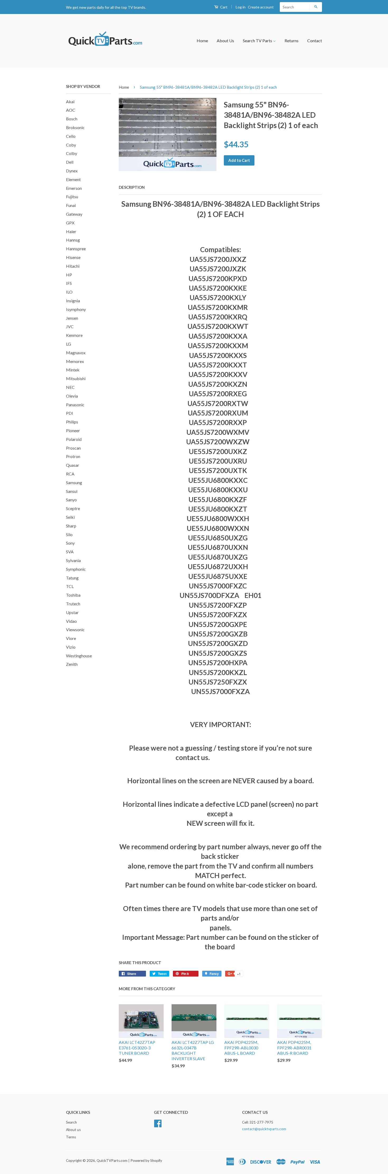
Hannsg (73, 239)
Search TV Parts (258, 40)
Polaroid (74, 439)
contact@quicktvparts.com (264, 1129)
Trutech (73, 603)
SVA (70, 551)
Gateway (74, 213)
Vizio (70, 646)
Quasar (72, 465)
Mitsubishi (76, 378)
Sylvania (73, 560)
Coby (71, 144)
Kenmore (74, 335)
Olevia (72, 395)
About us (73, 1130)
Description (132, 187)
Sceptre (73, 508)
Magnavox (76, 352)
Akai (70, 101)
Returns (292, 40)
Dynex (72, 170)
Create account (261, 7)
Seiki (70, 517)
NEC (70, 387)
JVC (70, 326)
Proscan (73, 447)
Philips (72, 421)
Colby (71, 153)
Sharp (71, 525)
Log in (240, 7)
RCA (70, 473)
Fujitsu (72, 196)
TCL (70, 586)
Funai (71, 205)
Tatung (72, 577)
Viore (71, 638)
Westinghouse (79, 655)
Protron (73, 456)
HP (69, 274)
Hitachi (72, 265)
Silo (69, 534)
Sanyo (71, 499)
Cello (70, 136)
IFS (69, 283)
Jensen (72, 317)
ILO (69, 291)
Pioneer (73, 430)
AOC (70, 109)
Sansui (71, 491)
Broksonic (75, 127)
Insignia (73, 300)
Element (73, 179)
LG (68, 343)
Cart (223, 7)
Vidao (71, 621)
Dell (69, 161)
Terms (71, 1137)
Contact (314, 40)
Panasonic (75, 404)
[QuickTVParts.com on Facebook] (158, 1123)
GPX (70, 222)
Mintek (72, 369)
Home (202, 40)
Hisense (73, 257)
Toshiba (73, 594)
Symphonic (76, 569)
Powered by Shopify (146, 1160)
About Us (225, 40)
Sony (70, 542)
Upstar (72, 612)
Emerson (74, 188)
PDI (69, 413)
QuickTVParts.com (112, 1160)
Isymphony (76, 309)
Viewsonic (75, 629)
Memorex (75, 361)
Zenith (72, 664)
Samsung (74, 482)
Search (71, 1122)
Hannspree (76, 248)
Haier (71, 231)
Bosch (71, 118)
